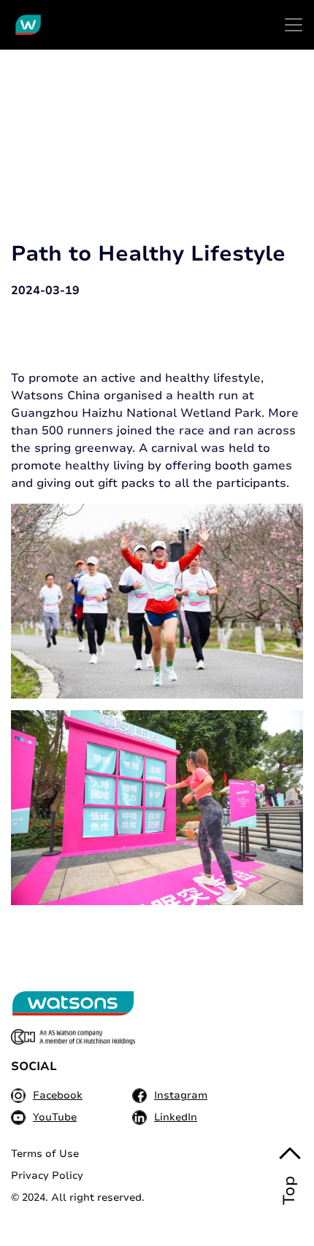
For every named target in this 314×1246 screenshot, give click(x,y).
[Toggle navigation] (293, 24)
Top (289, 1190)
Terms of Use (45, 1154)
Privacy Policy (47, 1175)
